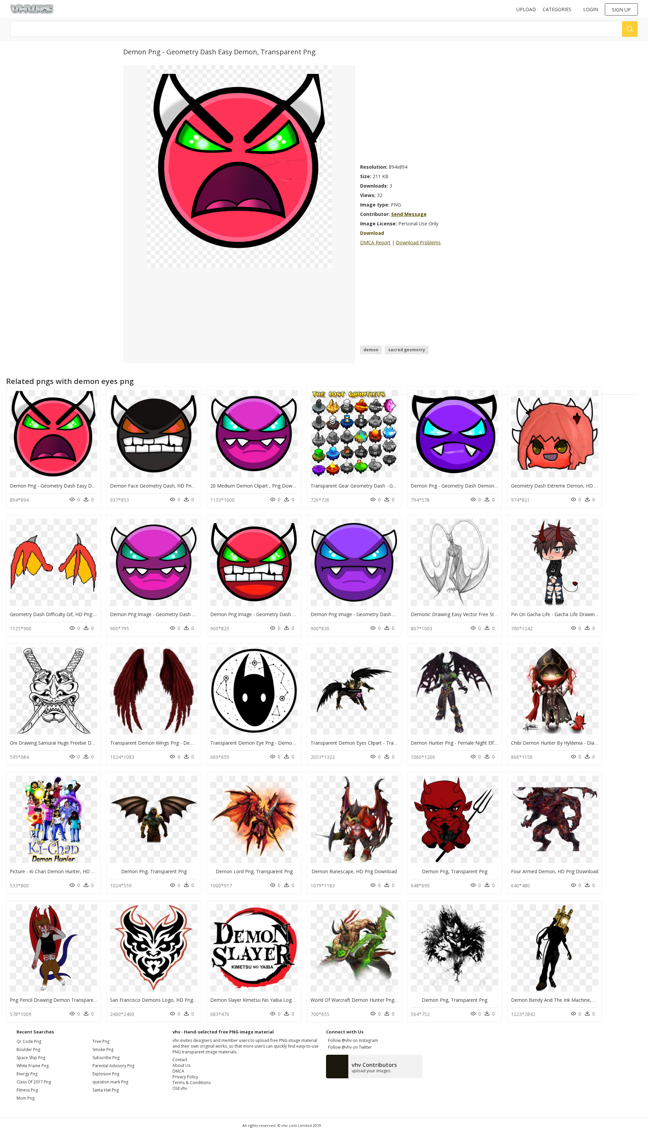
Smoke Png (102, 1049)
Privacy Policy (185, 1077)
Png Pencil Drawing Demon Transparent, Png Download (71, 1000)
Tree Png (100, 1041)
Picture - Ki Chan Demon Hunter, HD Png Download (67, 871)
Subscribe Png (105, 1057)
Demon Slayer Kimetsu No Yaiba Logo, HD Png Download (274, 1000)
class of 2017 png (34, 1082)
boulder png (28, 1049)
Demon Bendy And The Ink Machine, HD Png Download (572, 1000)
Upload (526, 9)
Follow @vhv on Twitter (349, 1047)
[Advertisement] (442, 112)
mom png (25, 1098)
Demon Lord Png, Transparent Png (254, 871)
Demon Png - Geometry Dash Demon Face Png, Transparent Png (483, 485)
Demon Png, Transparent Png (154, 871)
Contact (179, 1059)
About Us (181, 1065)
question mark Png (110, 1082)
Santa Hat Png (105, 1090)
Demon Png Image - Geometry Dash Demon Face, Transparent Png (185, 614)
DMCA (178, 1071)
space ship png (31, 1057)
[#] (239, 166)
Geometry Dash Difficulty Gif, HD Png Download (63, 614)
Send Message (409, 214)
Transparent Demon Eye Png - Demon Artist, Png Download (276, 743)
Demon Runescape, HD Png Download (354, 871)
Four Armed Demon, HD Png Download (554, 871)
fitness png (27, 1090)
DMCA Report (375, 242)
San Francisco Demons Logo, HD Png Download (163, 1000)
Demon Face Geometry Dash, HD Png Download (164, 485)
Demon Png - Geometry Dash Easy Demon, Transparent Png (77, 485)
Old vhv (179, 1088)
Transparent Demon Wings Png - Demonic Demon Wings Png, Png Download (195, 743)
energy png (27, 1074)
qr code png (29, 1041)
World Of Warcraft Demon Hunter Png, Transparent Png (371, 1000)
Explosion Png (105, 1074)
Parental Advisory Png (113, 1066)
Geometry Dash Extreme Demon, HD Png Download (569, 485)
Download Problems (418, 242)
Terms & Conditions (191, 1082)
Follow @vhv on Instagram (352, 1040)
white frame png (33, 1066)
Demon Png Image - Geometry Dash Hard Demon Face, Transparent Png (291, 614)
